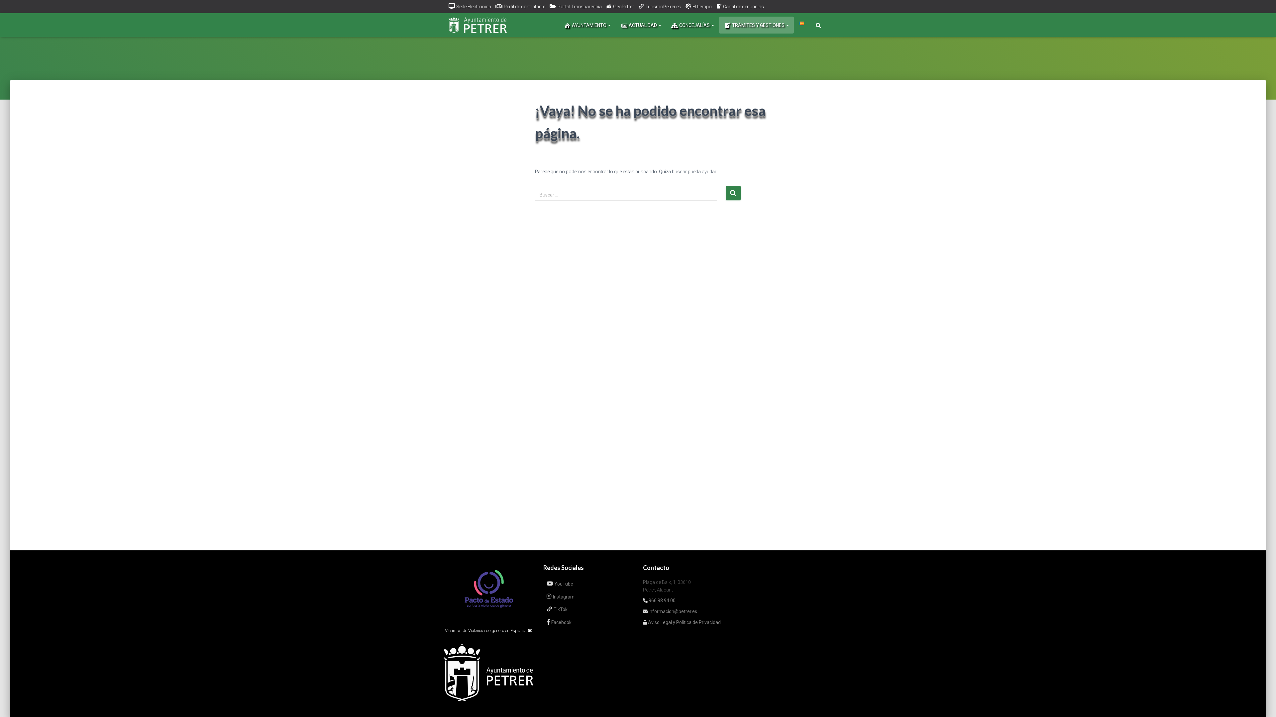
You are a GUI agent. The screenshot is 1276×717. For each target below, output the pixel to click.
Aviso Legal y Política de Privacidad (684, 622)
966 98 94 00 (662, 600)
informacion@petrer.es (672, 611)
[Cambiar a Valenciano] (801, 23)
